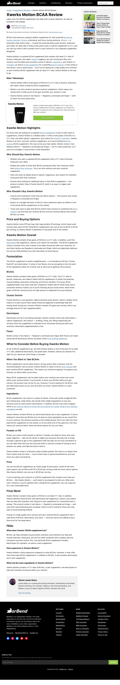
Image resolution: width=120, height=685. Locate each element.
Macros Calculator (82, 628)
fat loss (24, 40)
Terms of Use (102, 635)
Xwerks (35, 59)
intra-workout (67, 367)
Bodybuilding (60, 619)
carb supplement (32, 65)
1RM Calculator (81, 622)
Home (9, 10)
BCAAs (64, 40)
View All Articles (24, 593)
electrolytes (11, 243)
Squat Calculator (82, 635)
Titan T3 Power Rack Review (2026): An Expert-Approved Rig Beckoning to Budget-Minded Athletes (103, 26)
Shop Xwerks (48, 118)
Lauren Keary (22, 25)
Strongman (60, 616)
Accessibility (102, 613)
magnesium (57, 62)
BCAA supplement (47, 133)
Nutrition (59, 632)
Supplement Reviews (21, 10)
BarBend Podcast (82, 616)
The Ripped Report (82, 619)
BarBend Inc (63, 669)
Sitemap (70, 669)
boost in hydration (62, 138)
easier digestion (13, 438)
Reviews (59, 628)
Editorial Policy (103, 628)
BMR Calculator (81, 625)
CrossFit (59, 613)
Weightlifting (60, 625)
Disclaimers (102, 622)
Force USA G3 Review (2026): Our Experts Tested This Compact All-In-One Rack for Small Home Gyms (103, 42)
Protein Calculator (82, 632)
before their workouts (23, 168)
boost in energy (57, 65)
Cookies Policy (103, 619)
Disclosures (102, 625)
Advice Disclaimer (104, 616)
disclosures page (57, 32)
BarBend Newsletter (83, 613)
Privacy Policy (103, 632)
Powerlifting (60, 622)
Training (59, 635)
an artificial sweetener (58, 339)
